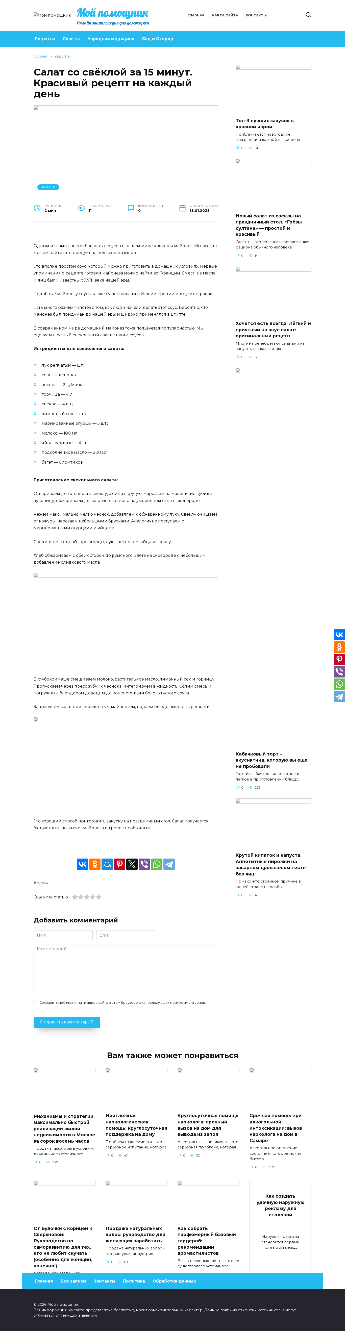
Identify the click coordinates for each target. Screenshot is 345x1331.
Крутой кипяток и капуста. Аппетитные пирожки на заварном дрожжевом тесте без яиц (271, 864)
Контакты (256, 15)
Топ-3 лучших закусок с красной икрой (265, 123)
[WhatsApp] (156, 864)
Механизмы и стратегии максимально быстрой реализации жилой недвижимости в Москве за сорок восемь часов (64, 1128)
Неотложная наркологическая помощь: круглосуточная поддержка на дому (136, 1125)
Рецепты (45, 38)
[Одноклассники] (95, 864)
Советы (71, 38)
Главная (196, 15)
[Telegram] (169, 864)
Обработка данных (174, 1281)
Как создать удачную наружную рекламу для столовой (281, 1205)
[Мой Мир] (107, 864)
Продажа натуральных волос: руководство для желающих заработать (135, 1234)
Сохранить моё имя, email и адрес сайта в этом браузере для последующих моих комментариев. (122, 1002)
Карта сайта (225, 15)
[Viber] (144, 864)
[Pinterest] (119, 864)
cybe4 (42, 883)
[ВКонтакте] (82, 864)
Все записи (73, 1281)
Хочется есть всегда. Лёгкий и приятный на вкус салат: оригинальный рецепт (273, 329)
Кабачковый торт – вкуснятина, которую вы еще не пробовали (272, 760)
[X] (132, 864)
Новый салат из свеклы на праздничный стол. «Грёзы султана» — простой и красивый (269, 225)
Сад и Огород (158, 38)
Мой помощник (113, 12)
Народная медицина (110, 38)
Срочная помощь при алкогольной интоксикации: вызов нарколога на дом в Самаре (276, 1128)
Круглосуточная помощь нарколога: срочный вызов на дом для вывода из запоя (208, 1125)
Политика (134, 1281)
